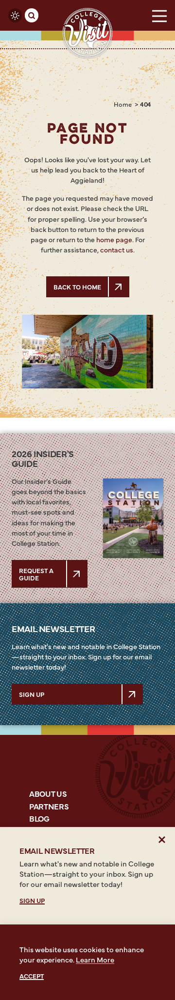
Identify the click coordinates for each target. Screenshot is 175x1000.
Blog (39, 818)
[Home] (87, 33)
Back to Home (77, 286)
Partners (49, 806)
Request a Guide (36, 573)
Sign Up (31, 694)
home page (114, 239)
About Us (48, 793)
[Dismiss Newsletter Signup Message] (162, 840)
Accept (31, 975)
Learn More (95, 959)
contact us (116, 249)
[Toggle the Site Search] (31, 15)
